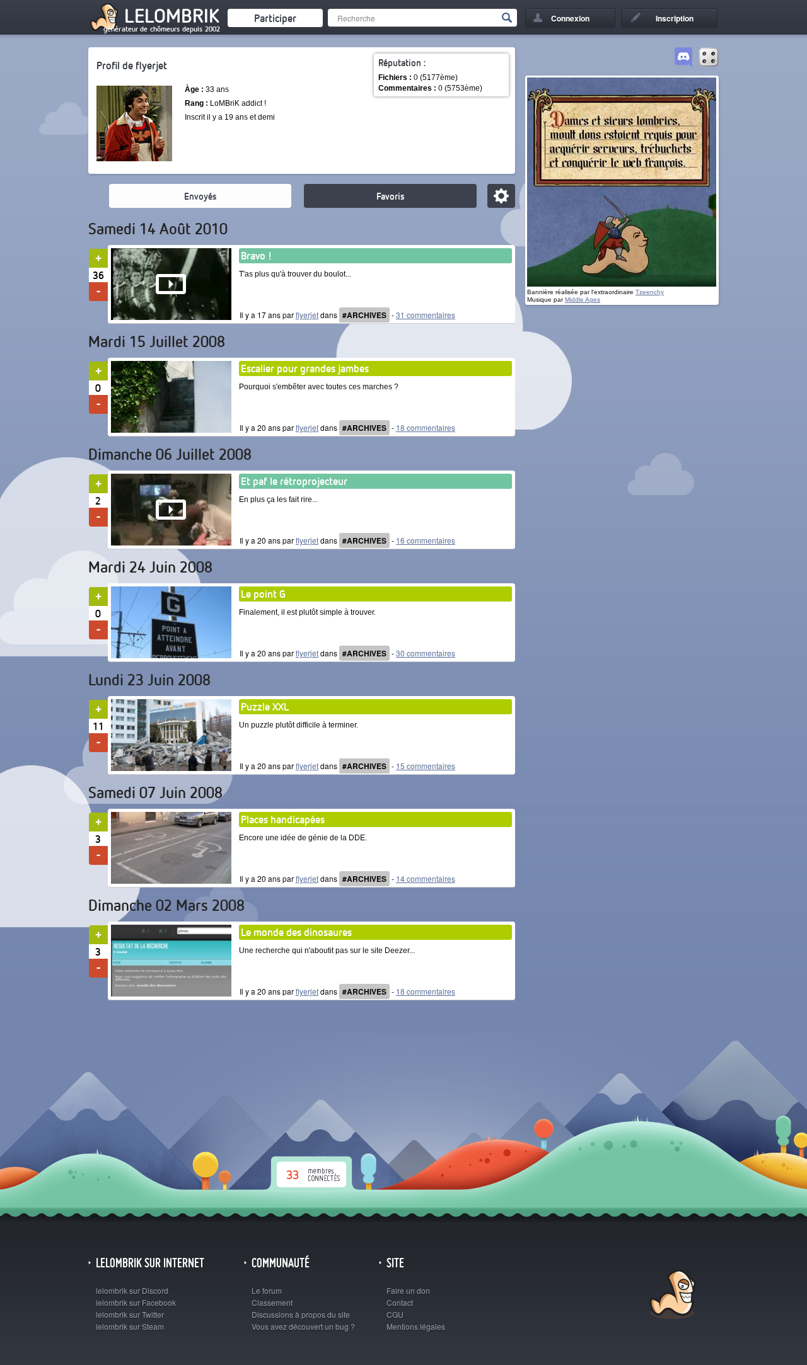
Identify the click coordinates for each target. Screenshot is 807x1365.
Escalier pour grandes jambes (305, 368)
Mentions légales (415, 1326)
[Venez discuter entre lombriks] (683, 58)
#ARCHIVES (364, 315)
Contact (399, 1302)
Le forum (267, 1290)
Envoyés (200, 196)
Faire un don (408, 1290)
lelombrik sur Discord (132, 1290)
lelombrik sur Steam (130, 1326)
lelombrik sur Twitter (130, 1314)
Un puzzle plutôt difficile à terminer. (298, 725)
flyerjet (307, 314)
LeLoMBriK (671, 1296)
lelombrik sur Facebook (136, 1302)
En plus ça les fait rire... (278, 499)
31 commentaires (425, 314)
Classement (272, 1302)
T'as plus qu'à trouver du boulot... (295, 274)
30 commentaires (425, 653)
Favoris (390, 196)
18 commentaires (425, 427)
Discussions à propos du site (301, 1314)
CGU (395, 1314)
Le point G (263, 593)
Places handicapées (283, 819)
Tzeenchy (650, 291)
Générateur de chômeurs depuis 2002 (161, 29)
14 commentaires (425, 878)
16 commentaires (425, 540)
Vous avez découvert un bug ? (303, 1326)
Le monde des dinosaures (296, 932)
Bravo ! (256, 255)
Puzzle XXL (265, 706)
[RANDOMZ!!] (709, 58)
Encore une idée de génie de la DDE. (303, 837)
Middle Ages (582, 299)
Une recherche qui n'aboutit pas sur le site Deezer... (327, 950)
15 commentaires (425, 765)
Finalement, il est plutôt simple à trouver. (307, 612)
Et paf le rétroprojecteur (294, 481)
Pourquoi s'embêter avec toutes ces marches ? (318, 386)
